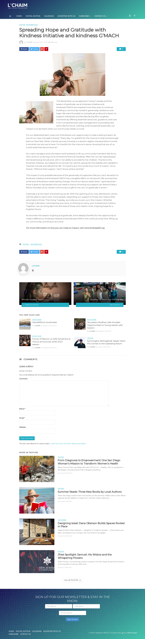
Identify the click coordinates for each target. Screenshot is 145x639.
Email (22, 418)
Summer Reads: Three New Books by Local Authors (90, 491)
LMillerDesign (131, 633)
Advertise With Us (66, 16)
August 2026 (36, 319)
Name (22, 409)
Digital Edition (33, 16)
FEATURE (22, 24)
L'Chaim (29, 42)
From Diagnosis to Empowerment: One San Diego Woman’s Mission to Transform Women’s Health (89, 462)
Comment (23, 379)
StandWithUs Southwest (44, 322)
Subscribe (84, 16)
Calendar (49, 16)
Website (22, 427)
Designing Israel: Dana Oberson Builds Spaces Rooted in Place (91, 525)
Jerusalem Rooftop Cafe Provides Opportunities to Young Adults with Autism (105, 325)
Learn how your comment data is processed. (68, 444)
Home (19, 16)
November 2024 (32, 24)
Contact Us (99, 16)
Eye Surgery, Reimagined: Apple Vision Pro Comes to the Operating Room (106, 342)
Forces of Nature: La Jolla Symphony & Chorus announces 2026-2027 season (51, 342)
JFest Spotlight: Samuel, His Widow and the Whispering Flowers (85, 556)
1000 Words (62, 520)
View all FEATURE (71, 580)
